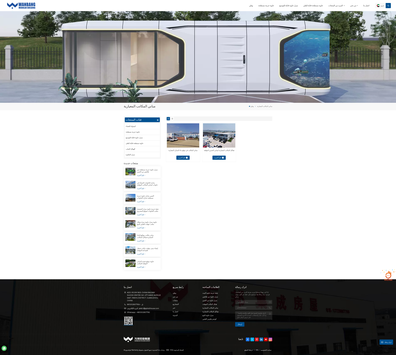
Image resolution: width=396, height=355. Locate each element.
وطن (251, 5)
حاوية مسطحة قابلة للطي (313, 5)
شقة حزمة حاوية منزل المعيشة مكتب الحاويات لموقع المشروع (148, 210)
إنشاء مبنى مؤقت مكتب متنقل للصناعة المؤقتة (147, 249)
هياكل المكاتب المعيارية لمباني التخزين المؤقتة (219, 150)
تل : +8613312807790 (135, 304)
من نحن (353, 5)
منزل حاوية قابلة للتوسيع (288, 5)
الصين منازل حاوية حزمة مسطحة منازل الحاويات (145, 197)
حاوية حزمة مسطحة (266, 5)
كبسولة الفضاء (131, 126)
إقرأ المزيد (140, 175)
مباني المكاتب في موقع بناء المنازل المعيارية (183, 150)
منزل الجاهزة (130, 155)
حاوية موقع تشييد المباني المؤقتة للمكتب (145, 262)
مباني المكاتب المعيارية (210, 308)
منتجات (175, 300)
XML (257, 350)
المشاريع (176, 304)
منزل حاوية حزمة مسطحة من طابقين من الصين (147, 171)
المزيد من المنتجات (335, 5)
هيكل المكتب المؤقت (209, 304)
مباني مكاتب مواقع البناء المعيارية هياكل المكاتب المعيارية (145, 236)
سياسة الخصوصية (266, 350)
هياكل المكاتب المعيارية (210, 311)
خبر (174, 308)
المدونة (175, 315)
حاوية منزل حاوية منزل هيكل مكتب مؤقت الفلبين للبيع (147, 223)
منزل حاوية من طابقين (210, 297)
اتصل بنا (366, 5)
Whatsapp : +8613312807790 (138, 312)
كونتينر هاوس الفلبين (209, 319)
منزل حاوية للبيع (208, 315)
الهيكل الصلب (130, 149)
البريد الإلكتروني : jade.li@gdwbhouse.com (143, 308)
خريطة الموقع (249, 350)
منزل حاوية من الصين (209, 300)
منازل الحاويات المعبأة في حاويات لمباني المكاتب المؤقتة (147, 184)
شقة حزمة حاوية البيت (210, 293)
